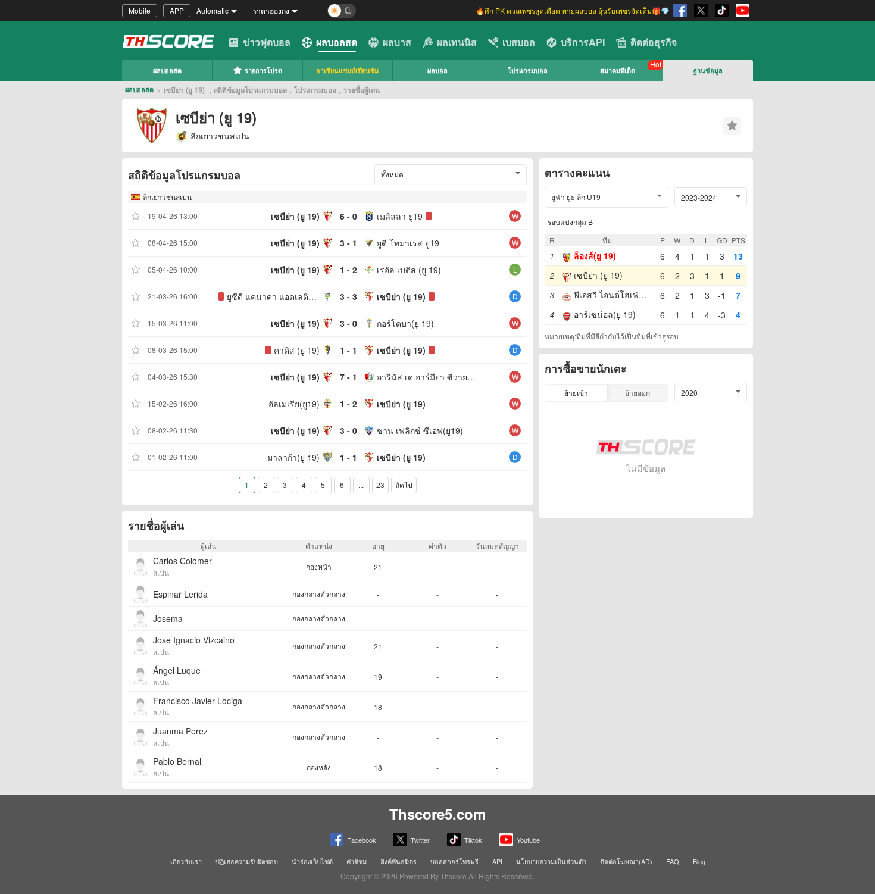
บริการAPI (583, 42)
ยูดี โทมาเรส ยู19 (408, 243)
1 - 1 (348, 350)
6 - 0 (348, 216)
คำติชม (356, 861)
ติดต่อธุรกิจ (653, 42)
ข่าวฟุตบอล (266, 42)
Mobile (140, 10)
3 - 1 (348, 243)
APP (177, 10)
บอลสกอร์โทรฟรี (454, 861)
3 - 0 (348, 323)
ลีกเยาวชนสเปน (167, 197)
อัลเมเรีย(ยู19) (294, 404)
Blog (699, 861)
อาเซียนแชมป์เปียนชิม (347, 70)
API (497, 861)
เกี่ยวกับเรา (186, 861)
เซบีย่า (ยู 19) (295, 216)
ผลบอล (437, 70)
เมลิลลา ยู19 (400, 216)
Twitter (420, 840)
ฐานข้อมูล (708, 70)
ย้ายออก (637, 392)
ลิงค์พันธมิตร (398, 861)
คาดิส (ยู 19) (297, 350)
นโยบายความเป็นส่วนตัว (551, 861)
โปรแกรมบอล (528, 70)
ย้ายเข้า (576, 392)
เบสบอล (518, 42)
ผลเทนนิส (457, 42)
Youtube (528, 840)
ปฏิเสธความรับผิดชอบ (246, 861)
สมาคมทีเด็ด (617, 70)
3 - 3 (348, 296)
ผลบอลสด (336, 42)
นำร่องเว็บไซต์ (312, 861)
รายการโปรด (263, 70)
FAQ (672, 861)
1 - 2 (348, 270)
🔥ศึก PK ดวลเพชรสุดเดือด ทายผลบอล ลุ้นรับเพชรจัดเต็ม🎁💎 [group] (573, 10)
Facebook (361, 840)
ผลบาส (397, 42)
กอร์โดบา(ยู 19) (405, 323)
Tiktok (473, 840)
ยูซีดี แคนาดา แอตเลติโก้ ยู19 (273, 296)
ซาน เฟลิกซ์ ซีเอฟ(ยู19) (420, 430)
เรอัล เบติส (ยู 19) (409, 270)
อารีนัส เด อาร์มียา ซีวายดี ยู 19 (427, 377)
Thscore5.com (437, 814)
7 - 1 (348, 377)
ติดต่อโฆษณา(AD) (626, 861)
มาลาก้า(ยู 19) (293, 457)
